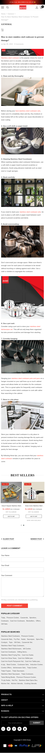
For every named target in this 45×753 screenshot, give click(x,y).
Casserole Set (27, 642)
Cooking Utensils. (30, 683)
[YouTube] (25, 729)
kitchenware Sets (19, 668)
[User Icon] (37, 7)
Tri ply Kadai (5, 680)
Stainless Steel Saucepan (10, 674)
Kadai (23, 639)
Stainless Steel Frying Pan (10, 655)
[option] (11, 501)
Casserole (24, 617)
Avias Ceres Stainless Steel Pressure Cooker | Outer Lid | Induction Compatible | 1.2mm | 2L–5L (34, 506)
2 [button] (23, 525)
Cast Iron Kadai (27, 655)
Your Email (5, 565)
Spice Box (39, 639)
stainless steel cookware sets (28, 111)
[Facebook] (9, 729)
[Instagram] (14, 729)
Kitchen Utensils (17, 683)
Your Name (5, 555)
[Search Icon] (9, 7)
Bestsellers (30, 621)
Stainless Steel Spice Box (28, 680)
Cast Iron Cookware (17, 621)
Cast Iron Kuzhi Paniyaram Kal (12, 661)
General (11, 14)
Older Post (8, 539)
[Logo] (22, 7)
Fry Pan (17, 639)
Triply (3, 617)
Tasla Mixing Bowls (8, 677)
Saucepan (30, 639)
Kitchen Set (5, 683)
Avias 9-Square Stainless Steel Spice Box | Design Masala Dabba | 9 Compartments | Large (11, 506)
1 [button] (21, 525)
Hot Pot (14, 680)
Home (3, 14)
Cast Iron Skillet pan (25, 658)
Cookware (5, 621)
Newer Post (36, 539)
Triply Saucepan (18, 671)
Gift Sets (4, 624)
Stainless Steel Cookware (10, 636)
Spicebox (32, 617)
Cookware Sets (23, 664)
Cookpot (4, 642)
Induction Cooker (36, 664)
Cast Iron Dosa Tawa (8, 658)
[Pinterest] (19, 729)
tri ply (3, 664)
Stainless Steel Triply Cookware (12, 645)
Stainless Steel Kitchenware (11, 649)
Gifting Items (22, 652)
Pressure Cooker (13, 617)
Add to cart (11, 516)
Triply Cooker (32, 668)
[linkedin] (3, 729)
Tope (10, 642)
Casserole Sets (6, 639)
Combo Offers (6, 668)
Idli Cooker (27, 649)
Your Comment (6, 575)
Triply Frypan (6, 671)
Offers (38, 621)
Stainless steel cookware (10, 58)
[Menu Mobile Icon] (2, 7)
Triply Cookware (27, 674)
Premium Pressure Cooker (26, 677)
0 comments (19, 44)
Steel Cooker (11, 664)
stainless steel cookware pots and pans (25, 378)
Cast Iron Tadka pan (32, 661)
